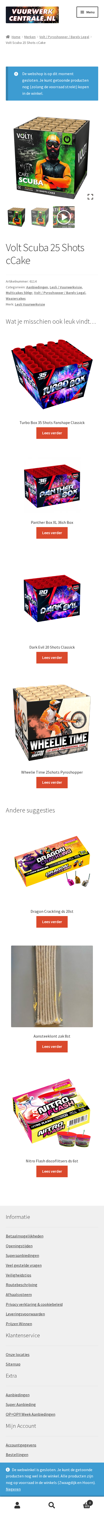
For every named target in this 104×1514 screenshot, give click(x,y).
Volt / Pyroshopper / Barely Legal (64, 37)
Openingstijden (19, 1245)
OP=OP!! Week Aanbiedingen (30, 1414)
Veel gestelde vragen (24, 1265)
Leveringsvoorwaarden (25, 1313)
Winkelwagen (80, 1501)
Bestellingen (17, 1454)
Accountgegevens (21, 1444)
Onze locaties (18, 1354)
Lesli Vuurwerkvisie (30, 304)
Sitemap (13, 1364)
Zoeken (52, 1505)
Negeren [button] (13, 1489)
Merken (30, 37)
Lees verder (52, 432)
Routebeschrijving (21, 1284)
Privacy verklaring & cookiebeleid (34, 1304)
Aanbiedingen (37, 287)
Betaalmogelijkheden (24, 1235)
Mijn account (17, 1505)
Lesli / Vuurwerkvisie (66, 287)
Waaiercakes (16, 298)
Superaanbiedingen (22, 1255)
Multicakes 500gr (19, 292)
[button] (91, 159)
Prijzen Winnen (19, 1323)
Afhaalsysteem (19, 1294)
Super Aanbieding (21, 1404)
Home (16, 37)
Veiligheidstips (18, 1275)
